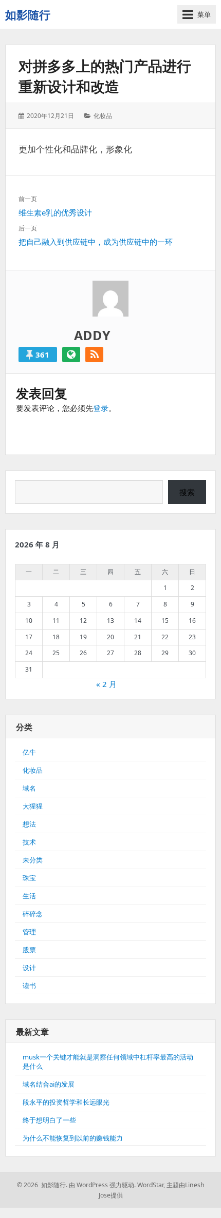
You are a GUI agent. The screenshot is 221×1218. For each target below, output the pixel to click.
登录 (100, 408)
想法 (29, 824)
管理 (29, 931)
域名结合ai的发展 (49, 1084)
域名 (29, 788)
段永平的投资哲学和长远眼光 (66, 1102)
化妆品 (103, 115)
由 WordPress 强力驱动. (102, 1185)
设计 (29, 967)
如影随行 (27, 14)
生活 (29, 895)
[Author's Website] (71, 354)
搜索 (187, 492)
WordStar (150, 1185)
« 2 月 (106, 684)
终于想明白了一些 (49, 1120)
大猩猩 (33, 806)
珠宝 (29, 877)
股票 (29, 949)
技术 (29, 842)
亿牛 (29, 752)
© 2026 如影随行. (42, 1185)
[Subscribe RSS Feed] (94, 354)
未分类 (33, 860)
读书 (29, 985)
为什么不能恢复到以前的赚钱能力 (73, 1138)
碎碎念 (33, 913)
